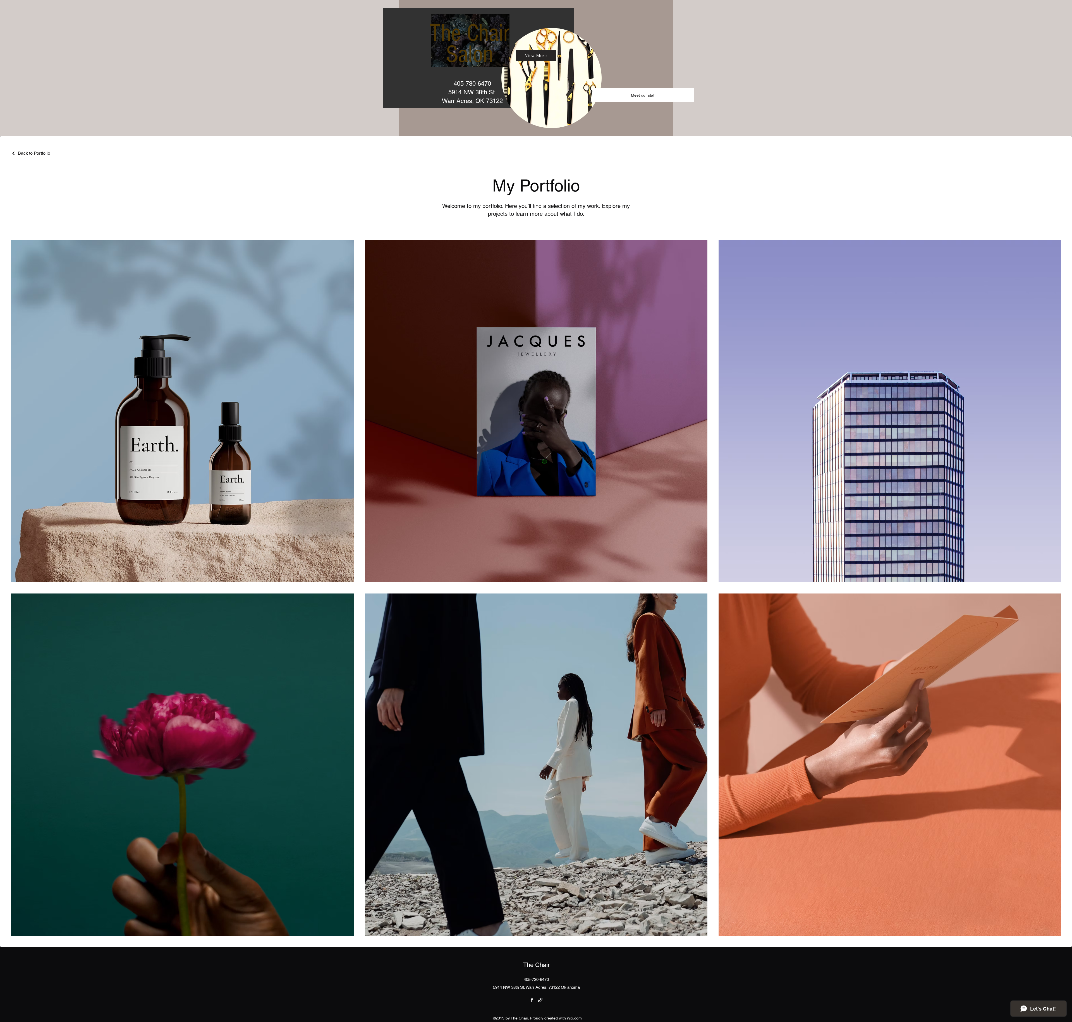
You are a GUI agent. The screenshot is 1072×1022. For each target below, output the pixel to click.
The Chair (536, 964)
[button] (643, 95)
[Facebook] (532, 1000)
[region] (478, 58)
